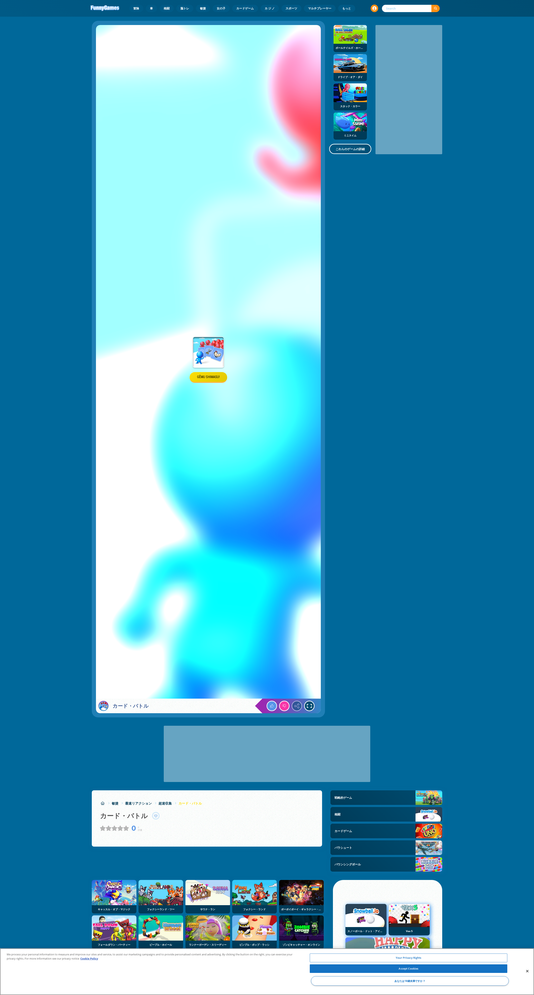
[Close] (527, 971)
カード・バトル (190, 803)
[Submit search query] (435, 8)
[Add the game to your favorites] (156, 816)
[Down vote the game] (284, 706)
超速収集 (165, 803)
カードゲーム (245, 8)
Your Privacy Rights (408, 958)
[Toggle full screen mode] (309, 706)
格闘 (167, 8)
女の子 (221, 8)
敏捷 (203, 8)
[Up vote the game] (272, 706)
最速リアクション (138, 803)
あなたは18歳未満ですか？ (409, 981)
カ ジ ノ (270, 8)
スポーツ (291, 8)
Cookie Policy (89, 958)
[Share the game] (297, 706)
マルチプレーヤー (319, 8)
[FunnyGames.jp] (102, 803)
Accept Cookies (408, 968)
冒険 (136, 8)
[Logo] (105, 8)
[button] (374, 8)
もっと (346, 8)
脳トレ (184, 8)
